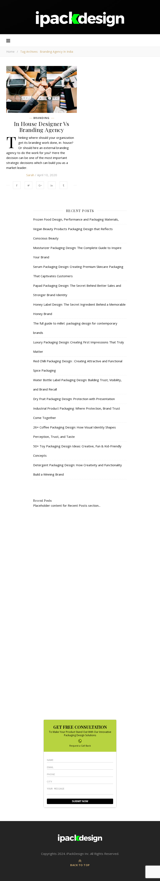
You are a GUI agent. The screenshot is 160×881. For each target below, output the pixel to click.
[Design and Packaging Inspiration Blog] (80, 22)
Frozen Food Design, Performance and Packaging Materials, (76, 219)
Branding (42, 118)
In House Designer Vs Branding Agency (41, 126)
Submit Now (80, 801)
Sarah (30, 175)
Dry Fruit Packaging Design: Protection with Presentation (74, 399)
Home (10, 52)
